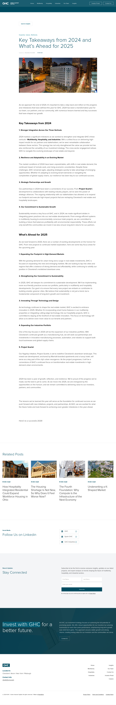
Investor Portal (96, 3)
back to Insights (25, 24)
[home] (11, 3)
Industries (91, 675)
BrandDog (41, 694)
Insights (111, 665)
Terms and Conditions (98, 694)
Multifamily (91, 669)
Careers (111, 679)
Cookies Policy (109, 694)
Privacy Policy (92, 593)
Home (92, 665)
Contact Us (108, 3)
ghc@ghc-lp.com (8, 680)
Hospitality (91, 672)
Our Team (110, 669)
